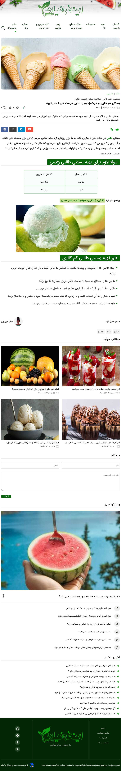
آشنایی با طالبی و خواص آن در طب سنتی (82, 201)
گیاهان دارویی (116, 26)
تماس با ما (103, 743)
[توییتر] (13, 129)
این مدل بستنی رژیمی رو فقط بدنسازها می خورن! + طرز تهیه (32, 442)
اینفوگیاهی (82, 765)
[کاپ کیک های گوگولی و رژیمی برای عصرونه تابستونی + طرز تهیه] (91, 419)
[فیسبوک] (4, 129)
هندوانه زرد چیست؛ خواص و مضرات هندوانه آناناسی (88, 639)
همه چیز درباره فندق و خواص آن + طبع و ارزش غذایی (90, 714)
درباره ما (103, 738)
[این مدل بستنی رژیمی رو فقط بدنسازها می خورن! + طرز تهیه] (30, 419)
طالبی (109, 138)
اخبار (103, 728)
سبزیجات (91, 24)
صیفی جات (25, 26)
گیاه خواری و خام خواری (42, 26)
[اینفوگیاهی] (60, 734)
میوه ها (103, 26)
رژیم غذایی (58, 26)
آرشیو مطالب (103, 733)
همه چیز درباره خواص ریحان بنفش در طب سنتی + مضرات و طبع (83, 647)
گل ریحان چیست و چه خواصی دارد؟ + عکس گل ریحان (89, 708)
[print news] (117, 129)
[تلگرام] (21, 129)
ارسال (6, 496)
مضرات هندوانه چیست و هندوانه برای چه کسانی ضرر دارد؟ (89, 597)
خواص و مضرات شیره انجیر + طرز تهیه (97, 703)
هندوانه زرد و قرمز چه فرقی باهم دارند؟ (94, 632)
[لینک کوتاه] (111, 129)
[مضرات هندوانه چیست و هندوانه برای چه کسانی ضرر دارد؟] (60, 550)
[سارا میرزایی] (18, 321)
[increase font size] (17, 107)
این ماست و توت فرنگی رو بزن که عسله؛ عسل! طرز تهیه (96, 389)
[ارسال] (29, 129)
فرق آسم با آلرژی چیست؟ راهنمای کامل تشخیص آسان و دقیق (84, 616)
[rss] (17, 749)
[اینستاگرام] (17, 728)
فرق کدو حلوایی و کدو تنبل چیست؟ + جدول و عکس (88, 608)
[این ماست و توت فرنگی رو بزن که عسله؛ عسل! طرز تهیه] (91, 366)
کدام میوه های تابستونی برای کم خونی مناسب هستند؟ (35, 389)
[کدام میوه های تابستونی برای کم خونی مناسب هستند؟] (30, 366)
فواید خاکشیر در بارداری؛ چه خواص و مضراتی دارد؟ (89, 624)
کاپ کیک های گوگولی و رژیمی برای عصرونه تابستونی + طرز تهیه (92, 442)
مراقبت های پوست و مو (75, 26)
